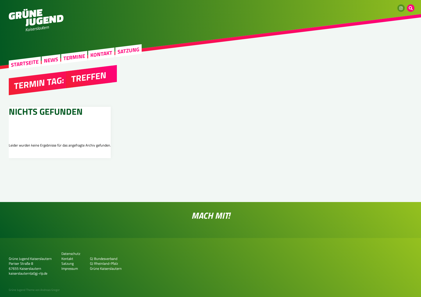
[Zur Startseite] (36, 25)
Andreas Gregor (50, 290)
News (51, 60)
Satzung (128, 50)
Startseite (25, 63)
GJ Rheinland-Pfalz (104, 263)
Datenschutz (70, 253)
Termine (74, 57)
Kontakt (101, 53)
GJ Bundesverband (103, 258)
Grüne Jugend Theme (22, 290)
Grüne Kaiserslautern (106, 268)
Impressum (69, 268)
